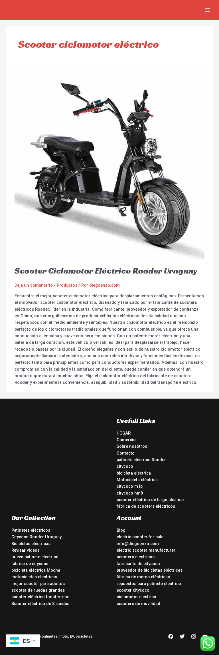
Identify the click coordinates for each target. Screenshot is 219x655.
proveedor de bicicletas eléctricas (149, 570)
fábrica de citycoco (29, 563)
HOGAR (124, 433)
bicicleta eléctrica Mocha (35, 570)
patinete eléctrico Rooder (141, 459)
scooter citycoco (133, 590)
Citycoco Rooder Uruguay (36, 536)
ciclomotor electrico (136, 596)
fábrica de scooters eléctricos (146, 506)
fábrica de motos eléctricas (143, 576)
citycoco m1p (130, 486)
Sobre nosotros (132, 446)
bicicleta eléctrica (134, 473)
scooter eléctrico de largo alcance (150, 499)
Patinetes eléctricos (30, 530)
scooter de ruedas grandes (38, 590)
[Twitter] (182, 636)
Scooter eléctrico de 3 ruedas (40, 603)
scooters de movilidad (138, 603)
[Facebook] (170, 636)
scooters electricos (136, 556)
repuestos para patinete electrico (149, 583)
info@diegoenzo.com (138, 543)
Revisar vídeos (25, 550)
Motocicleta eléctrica (137, 479)
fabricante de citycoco (138, 563)
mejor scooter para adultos (38, 583)
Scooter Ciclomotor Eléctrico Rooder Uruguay (106, 270)
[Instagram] (193, 636)
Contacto (126, 453)
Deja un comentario (34, 285)
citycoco (125, 466)
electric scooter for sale (140, 536)
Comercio (126, 439)
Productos (67, 285)
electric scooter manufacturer (146, 550)
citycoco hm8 (130, 493)
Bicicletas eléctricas (30, 543)
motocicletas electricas (34, 576)
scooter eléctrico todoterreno (40, 596)
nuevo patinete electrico (34, 556)
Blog (121, 530)
